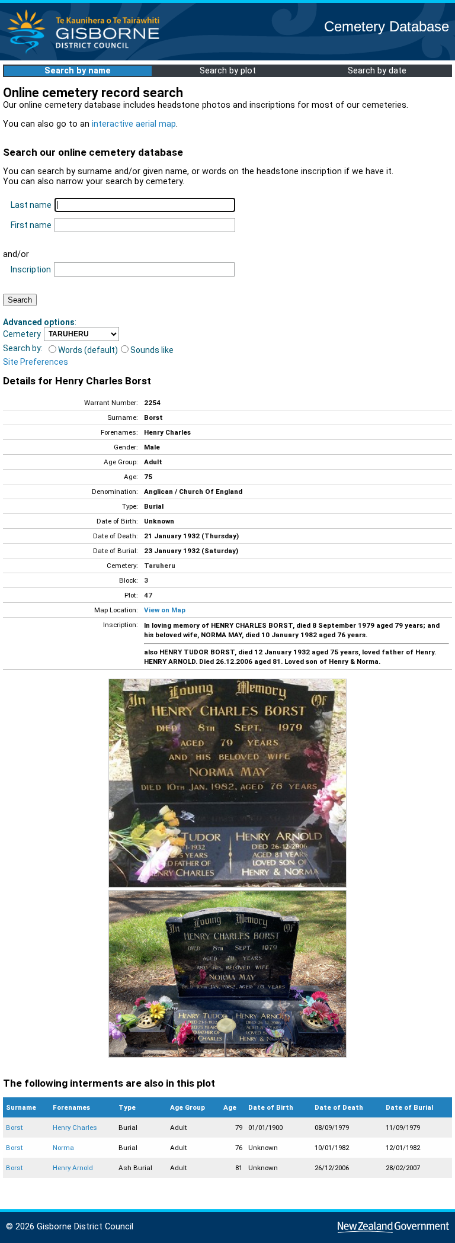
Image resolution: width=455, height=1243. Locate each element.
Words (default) (88, 350)
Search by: (23, 348)
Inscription (31, 269)
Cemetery (22, 334)
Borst (14, 1127)
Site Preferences (35, 362)
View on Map (164, 610)
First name (31, 225)
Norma (63, 1148)
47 (148, 595)
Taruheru (159, 565)
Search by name (77, 71)
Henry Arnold (73, 1168)
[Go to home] (87, 53)
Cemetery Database (386, 26)
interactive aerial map (134, 124)
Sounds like (152, 350)
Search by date (377, 71)
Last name (31, 205)
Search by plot (228, 71)
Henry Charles (75, 1127)
